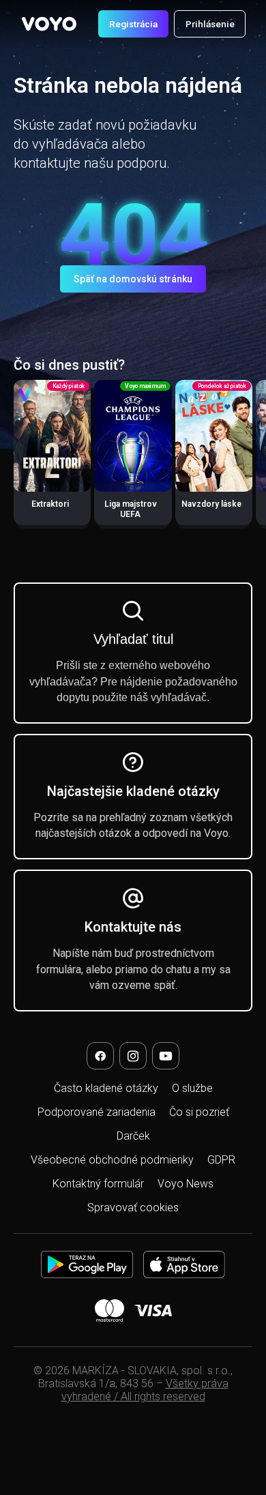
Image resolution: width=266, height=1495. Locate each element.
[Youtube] (165, 1055)
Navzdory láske (211, 504)
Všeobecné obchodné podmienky (112, 1159)
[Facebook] (100, 1055)
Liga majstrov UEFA (130, 509)
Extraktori (50, 504)
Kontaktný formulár (98, 1183)
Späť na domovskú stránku (133, 278)
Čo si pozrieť (199, 1112)
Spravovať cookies (133, 1207)
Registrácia (133, 23)
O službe (192, 1088)
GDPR (221, 1159)
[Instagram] (133, 1055)
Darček (133, 1135)
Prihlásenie (210, 23)
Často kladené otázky (106, 1088)
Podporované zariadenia (97, 1112)
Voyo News (185, 1183)
